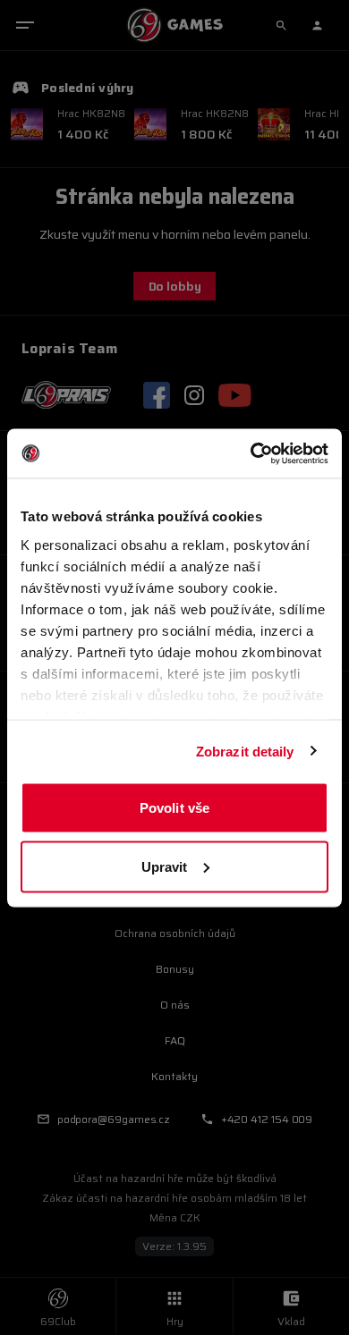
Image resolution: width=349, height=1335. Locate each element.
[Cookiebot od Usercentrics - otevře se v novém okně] (251, 453)
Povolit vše (174, 807)
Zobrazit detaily (245, 750)
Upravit (164, 866)
